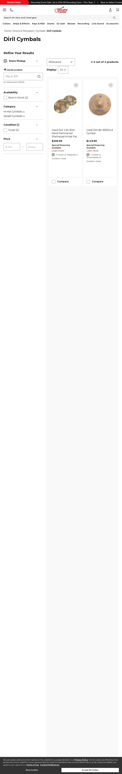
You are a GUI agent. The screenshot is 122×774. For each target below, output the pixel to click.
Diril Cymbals (54, 31)
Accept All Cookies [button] (90, 770)
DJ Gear (61, 23)
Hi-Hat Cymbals (14, 111)
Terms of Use (32, 765)
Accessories (113, 23)
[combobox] (61, 62)
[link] (65, 133)
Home (7, 31)
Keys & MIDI (38, 23)
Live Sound (98, 23)
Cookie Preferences (49, 765)
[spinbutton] (12, 147)
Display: (52, 69)
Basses (71, 23)
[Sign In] (110, 10)
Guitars (7, 23)
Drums (50, 23)
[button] (37, 61)
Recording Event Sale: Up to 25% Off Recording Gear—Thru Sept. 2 (63, 2)
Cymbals (40, 31)
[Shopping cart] (117, 10)
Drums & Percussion (23, 31)
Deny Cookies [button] (32, 770)
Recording (83, 23)
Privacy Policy (81, 760)
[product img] (65, 104)
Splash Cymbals (14, 116)
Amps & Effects (21, 23)
